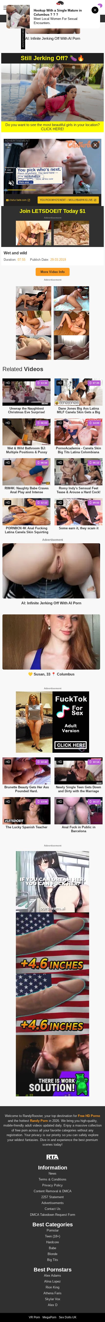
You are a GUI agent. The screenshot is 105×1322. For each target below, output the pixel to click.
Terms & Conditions (52, 1179)
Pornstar (53, 1230)
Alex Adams (52, 1275)
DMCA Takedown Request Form (52, 1215)
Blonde (52, 1254)
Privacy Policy (52, 1185)
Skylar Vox (52, 1299)
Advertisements (53, 1203)
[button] (52, 92)
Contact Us (53, 1209)
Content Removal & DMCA (53, 1191)
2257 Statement (52, 1197)
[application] (52, 92)
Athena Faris (52, 1293)
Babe (52, 1248)
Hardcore (52, 1242)
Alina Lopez (52, 1281)
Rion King (52, 1287)
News (52, 1173)
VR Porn (34, 1317)
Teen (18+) (52, 1236)
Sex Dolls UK (67, 1317)
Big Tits (52, 1260)
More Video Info (53, 272)
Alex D (52, 1305)
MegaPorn (49, 1317)
